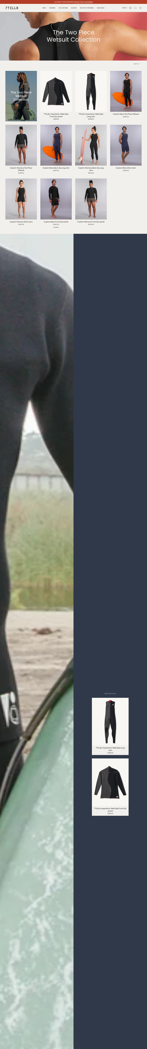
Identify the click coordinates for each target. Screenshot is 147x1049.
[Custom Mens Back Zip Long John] (56, 145)
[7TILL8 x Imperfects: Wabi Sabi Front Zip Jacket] (56, 91)
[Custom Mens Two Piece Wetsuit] (126, 91)
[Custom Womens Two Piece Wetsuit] (21, 145)
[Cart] (140, 7)
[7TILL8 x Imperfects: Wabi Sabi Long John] (91, 91)
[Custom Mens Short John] (126, 145)
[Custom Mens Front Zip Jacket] (56, 199)
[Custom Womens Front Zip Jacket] (91, 199)
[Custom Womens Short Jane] (21, 199)
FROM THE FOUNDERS (83, 2)
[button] (44, 7)
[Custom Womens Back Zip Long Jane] (91, 145)
